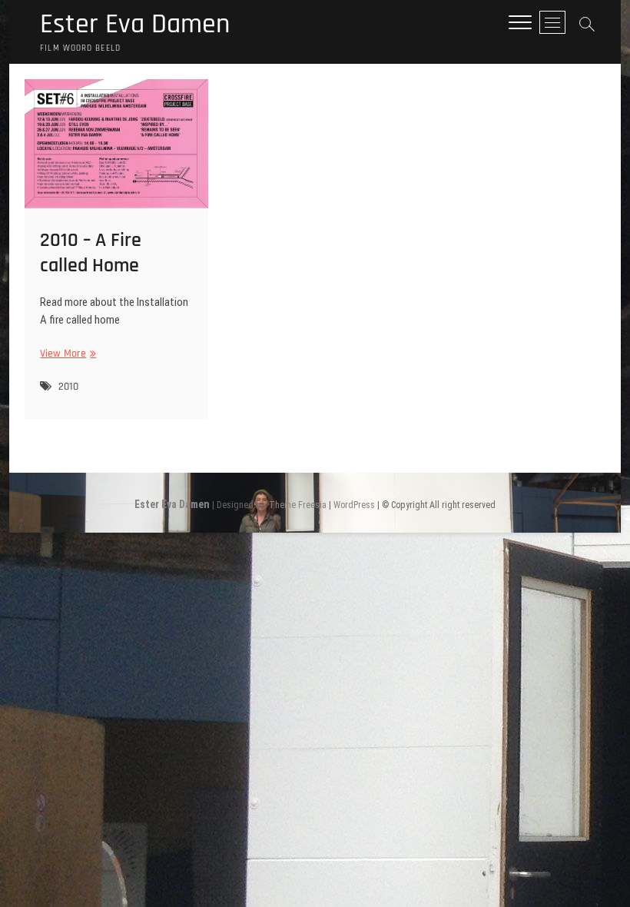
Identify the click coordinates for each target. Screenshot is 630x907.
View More (66, 354)
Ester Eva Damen (135, 25)
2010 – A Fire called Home (90, 253)
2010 (68, 387)
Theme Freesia (298, 505)
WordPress (354, 505)
